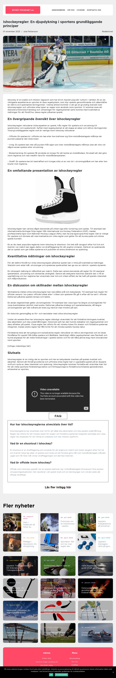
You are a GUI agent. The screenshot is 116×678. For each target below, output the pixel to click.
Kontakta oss (94, 10)
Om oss (70, 10)
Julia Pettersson (30, 31)
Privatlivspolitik (61, 675)
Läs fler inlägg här (58, 487)
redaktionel (107, 31)
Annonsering (58, 10)
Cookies (81, 10)
